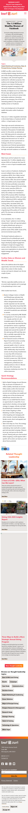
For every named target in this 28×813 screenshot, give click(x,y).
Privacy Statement (6, 780)
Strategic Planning (16, 68)
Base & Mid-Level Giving (10, 677)
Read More (4, 496)
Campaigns (13, 682)
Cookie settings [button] (5, 806)
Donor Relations (7, 699)
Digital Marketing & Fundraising (10, 66)
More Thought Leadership (14, 666)
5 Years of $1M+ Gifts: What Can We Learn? (13, 481)
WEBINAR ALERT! (14, 2)
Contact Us (4, 758)
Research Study (7, 712)
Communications (18, 686)
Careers (15, 780)
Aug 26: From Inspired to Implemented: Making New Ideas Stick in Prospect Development (14, 6)
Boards (4, 682)
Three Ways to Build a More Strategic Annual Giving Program (13, 639)
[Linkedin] (2, 449)
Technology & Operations (10, 725)
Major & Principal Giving (10, 703)
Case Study (5, 686)
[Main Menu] (25, 13)
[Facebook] (8, 449)
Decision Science (7, 690)
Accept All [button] (6, 810)
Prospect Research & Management (13, 708)
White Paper (6, 729)
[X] (5, 449)
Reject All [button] (14, 806)
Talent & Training (7, 721)
